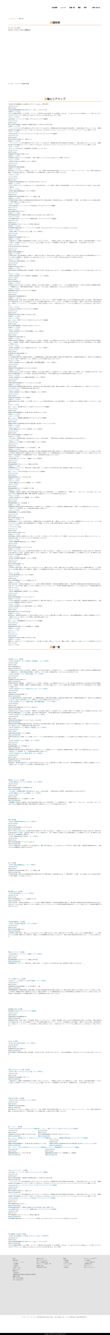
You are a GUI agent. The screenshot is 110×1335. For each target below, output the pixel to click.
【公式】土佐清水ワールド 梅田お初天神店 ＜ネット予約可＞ (27, 714)
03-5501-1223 (14, 460)
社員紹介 (66, 1267)
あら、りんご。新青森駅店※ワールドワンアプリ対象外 (62, 1147)
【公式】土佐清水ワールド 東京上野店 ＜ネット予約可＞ (25, 753)
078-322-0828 (14, 543)
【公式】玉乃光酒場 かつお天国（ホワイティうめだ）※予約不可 (28, 1236)
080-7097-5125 (14, 106)
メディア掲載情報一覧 (42, 1262)
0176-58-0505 (14, 408)
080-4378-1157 (14, 150)
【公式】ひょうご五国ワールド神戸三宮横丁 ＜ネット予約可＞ (27, 981)
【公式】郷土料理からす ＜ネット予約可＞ (21, 893)
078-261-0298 (14, 233)
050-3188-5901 (14, 263)
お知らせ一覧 (40, 1258)
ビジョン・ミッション (19, 1262)
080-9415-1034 (14, 220)
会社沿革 (16, 1265)
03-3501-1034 (14, 499)
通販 (79, 7)
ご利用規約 (87, 1260)
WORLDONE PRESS (42, 1267)
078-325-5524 (14, 121)
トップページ (11, 18)
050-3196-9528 (14, 394)
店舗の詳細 (17, 668)
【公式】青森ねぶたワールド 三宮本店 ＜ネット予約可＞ (25, 782)
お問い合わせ (96, 7)
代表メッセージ (17, 1267)
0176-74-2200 (14, 420)
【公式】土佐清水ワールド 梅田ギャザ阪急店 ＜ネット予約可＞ (27, 727)
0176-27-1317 (14, 248)
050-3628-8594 (14, 364)
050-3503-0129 (14, 333)
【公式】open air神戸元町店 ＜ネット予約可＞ (22, 1043)
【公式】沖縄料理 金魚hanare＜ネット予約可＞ (22, 821)
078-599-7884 (14, 178)
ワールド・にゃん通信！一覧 (44, 1263)
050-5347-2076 (14, 514)
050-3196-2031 (14, 431)
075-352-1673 (14, 292)
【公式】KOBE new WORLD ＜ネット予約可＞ (22, 1100)
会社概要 (16, 1263)
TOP (14, 1258)
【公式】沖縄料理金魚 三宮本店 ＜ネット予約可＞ (23, 836)
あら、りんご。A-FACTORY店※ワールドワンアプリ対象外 (26, 1147)
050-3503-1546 (14, 576)
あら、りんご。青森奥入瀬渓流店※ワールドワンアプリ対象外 (69, 1138)
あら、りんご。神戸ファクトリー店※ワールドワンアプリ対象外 (58, 1128)
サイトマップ (88, 1265)
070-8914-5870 (14, 473)
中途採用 (66, 1262)
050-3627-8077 (14, 608)
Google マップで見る (13, 117)
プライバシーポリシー (90, 1267)
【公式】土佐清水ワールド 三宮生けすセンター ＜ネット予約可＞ (28, 689)
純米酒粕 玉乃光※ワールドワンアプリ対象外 (22, 1011)
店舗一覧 (72, 7)
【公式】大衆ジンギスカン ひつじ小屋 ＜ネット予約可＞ (25, 1071)
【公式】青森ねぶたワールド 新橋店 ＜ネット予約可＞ (25, 793)
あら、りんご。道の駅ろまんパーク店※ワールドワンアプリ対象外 (29, 1138)
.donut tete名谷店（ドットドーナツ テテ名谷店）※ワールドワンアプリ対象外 (32, 1198)
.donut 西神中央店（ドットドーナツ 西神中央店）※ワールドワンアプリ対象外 (32, 1209)
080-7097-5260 (14, 135)
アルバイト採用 (68, 1263)
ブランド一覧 (16, 1269)
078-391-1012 (14, 560)
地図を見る (11, 668)
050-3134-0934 (14, 349)
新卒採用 (66, 1260)
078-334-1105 (14, 311)
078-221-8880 (14, 277)
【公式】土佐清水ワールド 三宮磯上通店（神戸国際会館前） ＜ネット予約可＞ (32, 701)
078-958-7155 (14, 193)
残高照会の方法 (88, 1263)
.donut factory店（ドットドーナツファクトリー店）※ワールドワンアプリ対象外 (32, 1185)
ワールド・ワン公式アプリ (91, 1258)
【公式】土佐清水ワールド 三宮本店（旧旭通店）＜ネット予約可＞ (29, 661)
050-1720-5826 (14, 484)
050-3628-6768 (14, 379)
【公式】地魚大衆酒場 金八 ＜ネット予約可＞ (22, 865)
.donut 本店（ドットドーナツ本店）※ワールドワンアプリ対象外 (28, 1172)
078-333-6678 (14, 593)
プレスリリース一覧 (42, 1260)
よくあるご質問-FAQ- (90, 1262)
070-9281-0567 (14, 622)
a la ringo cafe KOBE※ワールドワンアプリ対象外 (23, 1128)
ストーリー (67, 1265)
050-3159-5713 (14, 444)
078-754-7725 (14, 207)
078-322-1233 (14, 529)
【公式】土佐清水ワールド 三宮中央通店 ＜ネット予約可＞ (26, 674)
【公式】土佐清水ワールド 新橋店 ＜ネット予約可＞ (24, 740)
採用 (85, 7)
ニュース (63, 7)
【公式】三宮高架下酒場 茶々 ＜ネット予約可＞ (23, 923)
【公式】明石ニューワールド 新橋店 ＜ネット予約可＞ (25, 954)
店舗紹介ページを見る (14, 111)
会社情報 (54, 7)
